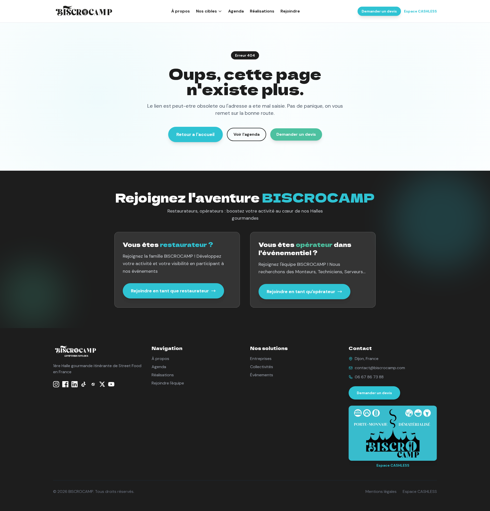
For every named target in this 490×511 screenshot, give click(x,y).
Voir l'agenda (247, 134)
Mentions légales (381, 491)
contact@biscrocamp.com (380, 367)
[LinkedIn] (74, 384)
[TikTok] (84, 384)
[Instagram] (56, 384)
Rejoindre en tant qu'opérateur (301, 292)
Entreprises (261, 358)
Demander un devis (379, 11)
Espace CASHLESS (420, 11)
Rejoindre (290, 11)
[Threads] (93, 384)
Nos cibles (206, 11)
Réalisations (262, 11)
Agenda (236, 11)
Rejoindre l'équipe (168, 383)
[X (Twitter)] (102, 384)
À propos (180, 11)
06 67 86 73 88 (369, 377)
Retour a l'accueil (195, 134)
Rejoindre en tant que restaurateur (170, 291)
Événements (261, 375)
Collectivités (261, 366)
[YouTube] (111, 384)
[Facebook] (65, 384)
